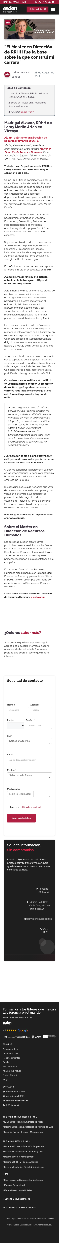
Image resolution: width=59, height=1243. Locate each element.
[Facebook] (40, 2)
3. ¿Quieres (21, 111)
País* (9, 736)
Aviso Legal (10, 1219)
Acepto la (25, 807)
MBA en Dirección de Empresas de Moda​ (23, 1122)
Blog (24, 2)
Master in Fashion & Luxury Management (23, 1132)
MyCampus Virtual (11, 2)
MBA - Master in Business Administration (23, 1180)
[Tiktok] (43, 2)
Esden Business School (20, 74)
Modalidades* (13, 789)
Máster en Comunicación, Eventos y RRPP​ (23, 1151)
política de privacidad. (30, 807)
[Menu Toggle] (53, 9)
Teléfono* (30, 720)
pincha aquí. (38, 597)
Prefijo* (10, 720)
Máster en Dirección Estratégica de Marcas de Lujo (28, 1127)
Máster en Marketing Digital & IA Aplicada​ (23, 1167)
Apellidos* (35, 704)
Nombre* (11, 704)
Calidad (6, 1062)
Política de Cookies (45, 1219)
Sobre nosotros (10, 1049)
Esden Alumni (10, 1075)
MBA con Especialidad (14, 1185)
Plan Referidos (10, 1066)
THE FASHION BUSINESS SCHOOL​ (20, 1117)
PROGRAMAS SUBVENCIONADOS (19, 1208)
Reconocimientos (11, 1058)
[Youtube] (49, 2)
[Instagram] (36, 2)
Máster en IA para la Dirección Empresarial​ (24, 1146)
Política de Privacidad (26, 1219)
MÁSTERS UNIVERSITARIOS (16, 1199)
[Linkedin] (53, 2)
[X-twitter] (46, 2)
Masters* (11, 770)
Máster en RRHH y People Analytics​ (20, 1162)
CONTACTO (8, 1087)
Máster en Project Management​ (18, 1156)
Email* (10, 754)
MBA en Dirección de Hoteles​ (17, 1190)
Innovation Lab (10, 1053)
